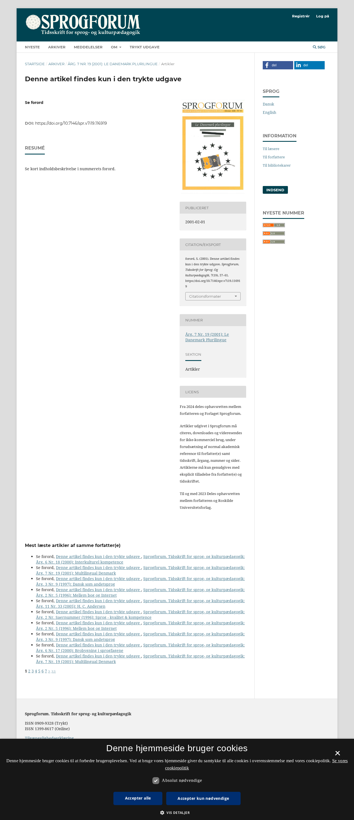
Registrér (301, 16)
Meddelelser (88, 47)
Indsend (275, 190)
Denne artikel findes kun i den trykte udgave (98, 556)
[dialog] (177, 779)
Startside (35, 64)
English (269, 112)
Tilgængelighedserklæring (49, 738)
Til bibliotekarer (277, 165)
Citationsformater (205, 296)
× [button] (337, 755)
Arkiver (57, 47)
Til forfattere (274, 156)
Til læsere (271, 148)
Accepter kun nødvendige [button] (203, 798)
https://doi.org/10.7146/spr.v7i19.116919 (71, 123)
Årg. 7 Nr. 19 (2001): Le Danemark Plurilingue (113, 64)
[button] (278, 65)
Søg (321, 47)
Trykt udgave (145, 47)
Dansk (268, 104)
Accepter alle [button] (138, 798)
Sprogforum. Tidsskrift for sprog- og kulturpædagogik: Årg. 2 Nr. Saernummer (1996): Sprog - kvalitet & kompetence (140, 614)
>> (53, 671)
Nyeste (32, 47)
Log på (322, 16)
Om (114, 47)
